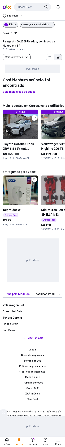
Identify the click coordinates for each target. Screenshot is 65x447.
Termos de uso (32, 360)
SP (15, 33)
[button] (32, 7)
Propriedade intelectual (32, 371)
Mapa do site (32, 377)
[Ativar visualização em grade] (58, 57)
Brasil (6, 33)
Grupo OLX (32, 388)
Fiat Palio (9, 330)
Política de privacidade (32, 366)
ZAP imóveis (32, 393)
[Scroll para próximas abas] (59, 294)
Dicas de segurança (32, 355)
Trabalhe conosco (32, 382)
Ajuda (32, 349)
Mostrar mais (35, 338)
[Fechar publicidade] (3, 412)
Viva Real (32, 399)
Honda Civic (10, 324)
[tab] (17, 294)
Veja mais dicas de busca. (19, 91)
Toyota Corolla (12, 317)
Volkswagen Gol (13, 305)
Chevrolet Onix (12, 311)
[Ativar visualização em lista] (50, 57)
